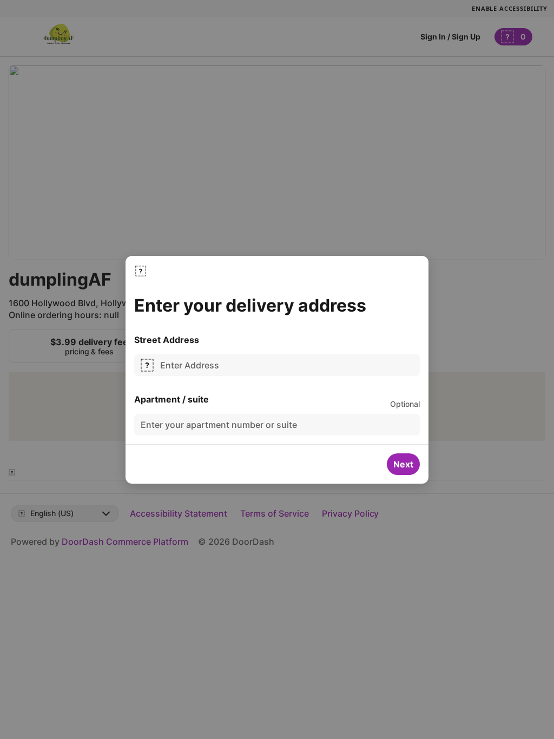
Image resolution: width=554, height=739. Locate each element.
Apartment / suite (171, 399)
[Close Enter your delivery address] (140, 271)
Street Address (166, 339)
